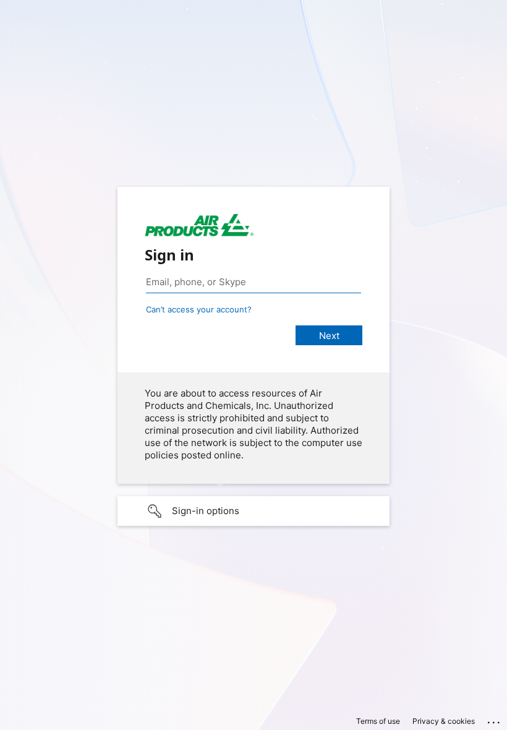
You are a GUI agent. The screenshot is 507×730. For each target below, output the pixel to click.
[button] (253, 511)
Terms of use (378, 721)
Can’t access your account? (199, 309)
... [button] (494, 719)
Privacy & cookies (443, 721)
